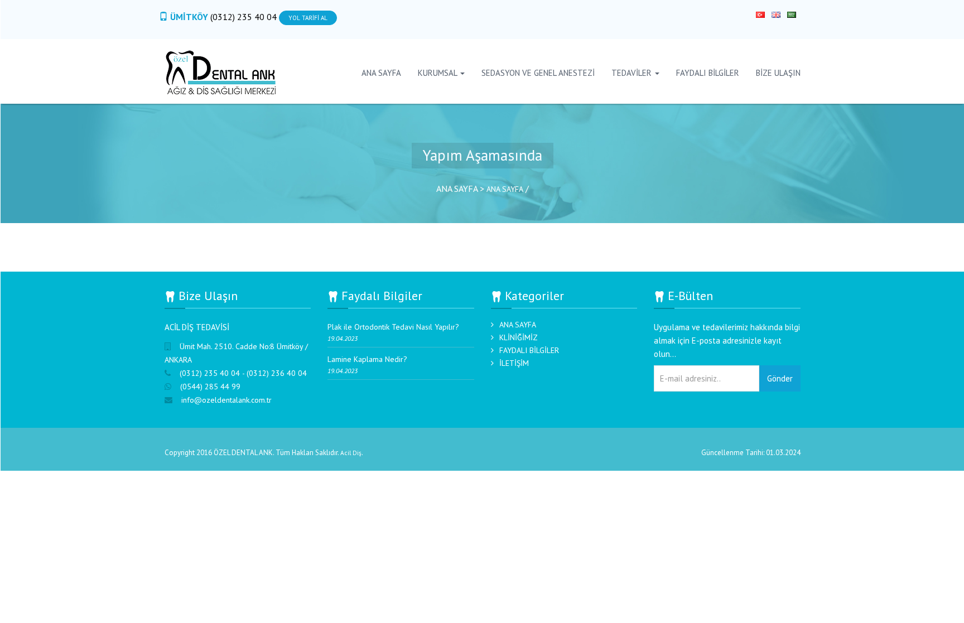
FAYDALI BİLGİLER (707, 72)
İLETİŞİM (514, 363)
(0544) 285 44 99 (210, 386)
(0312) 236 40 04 (277, 373)
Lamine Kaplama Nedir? (367, 359)
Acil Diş (351, 452)
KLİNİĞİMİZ (518, 337)
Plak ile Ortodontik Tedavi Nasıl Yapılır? (393, 327)
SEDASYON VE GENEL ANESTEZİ (538, 72)
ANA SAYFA (381, 72)
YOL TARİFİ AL (307, 18)
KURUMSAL (438, 72)
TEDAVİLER (632, 72)
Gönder (780, 378)
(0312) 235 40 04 (244, 16)
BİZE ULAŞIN (778, 72)
